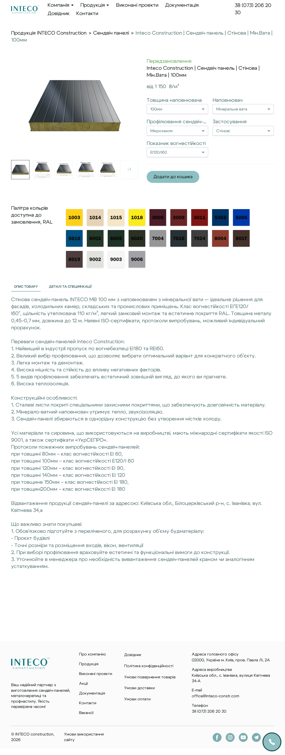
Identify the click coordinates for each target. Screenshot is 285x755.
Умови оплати (137, 699)
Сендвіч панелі (111, 33)
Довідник (59, 13)
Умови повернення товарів (150, 677)
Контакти (87, 13)
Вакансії (86, 713)
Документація (182, 5)
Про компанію (92, 654)
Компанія (58, 5)
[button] (173, 177)
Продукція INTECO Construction (49, 33)
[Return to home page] (25, 9)
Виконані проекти (137, 5)
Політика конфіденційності (148, 666)
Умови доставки (139, 688)
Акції (83, 684)
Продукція (92, 5)
